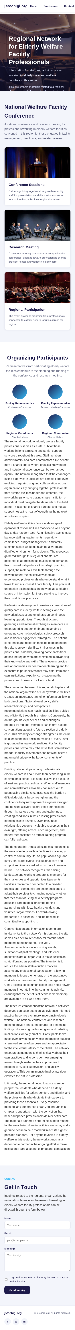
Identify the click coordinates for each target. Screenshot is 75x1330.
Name (7, 1218)
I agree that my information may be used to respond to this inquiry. (39, 1279)
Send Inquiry (17, 1290)
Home (33, 6)
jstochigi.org (16, 6)
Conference (51, 6)
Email (7, 1233)
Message (9, 1248)
